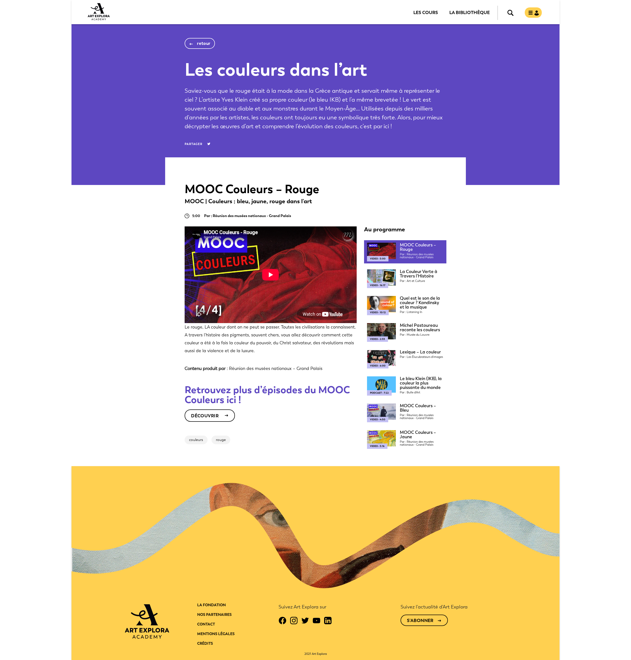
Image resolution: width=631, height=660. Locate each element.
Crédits (205, 643)
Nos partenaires (214, 614)
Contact (206, 624)
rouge (221, 440)
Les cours (425, 12)
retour (203, 43)
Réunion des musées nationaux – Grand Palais (275, 368)
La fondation (211, 605)
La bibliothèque (469, 12)
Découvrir (205, 416)
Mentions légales (216, 634)
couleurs (196, 440)
